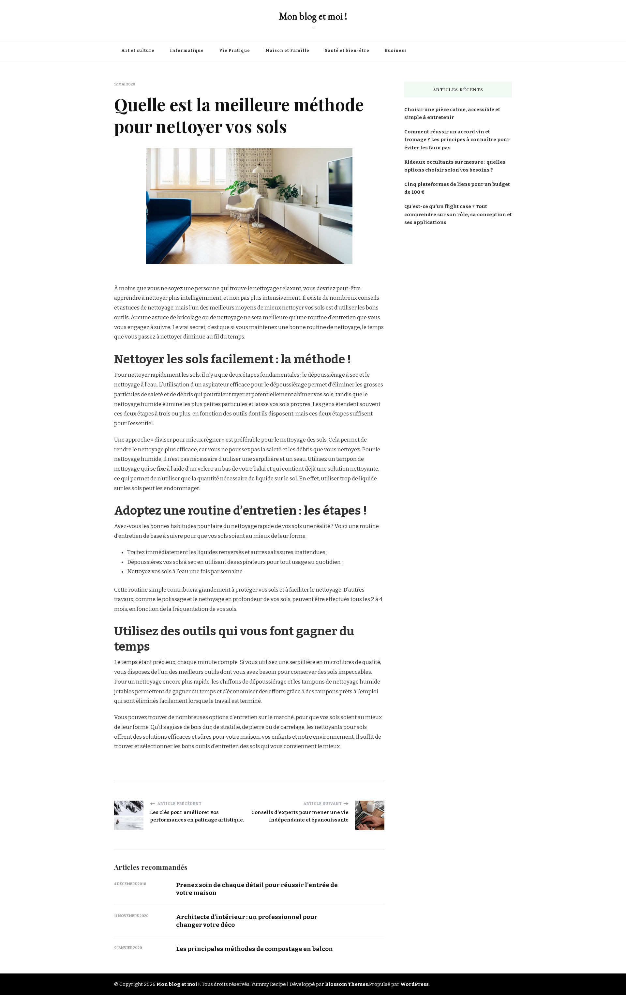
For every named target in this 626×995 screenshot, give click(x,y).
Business (396, 50)
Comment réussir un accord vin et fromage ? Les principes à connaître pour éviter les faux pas (457, 139)
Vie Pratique (234, 50)
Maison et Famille (287, 50)
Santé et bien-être (347, 50)
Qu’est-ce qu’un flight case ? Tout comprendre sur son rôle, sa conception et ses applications (458, 214)
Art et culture (138, 50)
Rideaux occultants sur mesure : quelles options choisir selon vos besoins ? (454, 166)
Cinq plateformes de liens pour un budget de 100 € (457, 188)
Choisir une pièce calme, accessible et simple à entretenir (452, 113)
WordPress (414, 984)
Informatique (187, 50)
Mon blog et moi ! (313, 16)
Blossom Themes (346, 984)
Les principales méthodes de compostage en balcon (254, 949)
